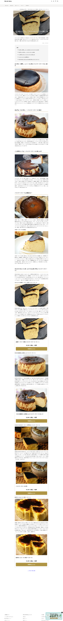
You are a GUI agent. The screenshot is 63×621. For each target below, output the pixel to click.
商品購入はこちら (31, 348)
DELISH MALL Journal (44, 620)
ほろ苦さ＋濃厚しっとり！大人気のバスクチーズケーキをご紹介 (29, 49)
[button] (52, 1)
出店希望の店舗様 (44, 616)
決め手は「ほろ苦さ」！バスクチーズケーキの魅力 (27, 52)
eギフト (22, 5)
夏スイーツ (17, 5)
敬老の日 (11, 5)
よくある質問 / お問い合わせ (8, 616)
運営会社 (24, 616)
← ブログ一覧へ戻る (31, 570)
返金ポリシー (25, 620)
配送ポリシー (25, 618)
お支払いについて (7, 620)
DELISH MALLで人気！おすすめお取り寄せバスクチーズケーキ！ (29, 59)
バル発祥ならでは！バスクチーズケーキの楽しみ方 (27, 54)
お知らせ (42, 618)
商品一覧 (6, 5)
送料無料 (27, 5)
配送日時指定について (7, 618)
